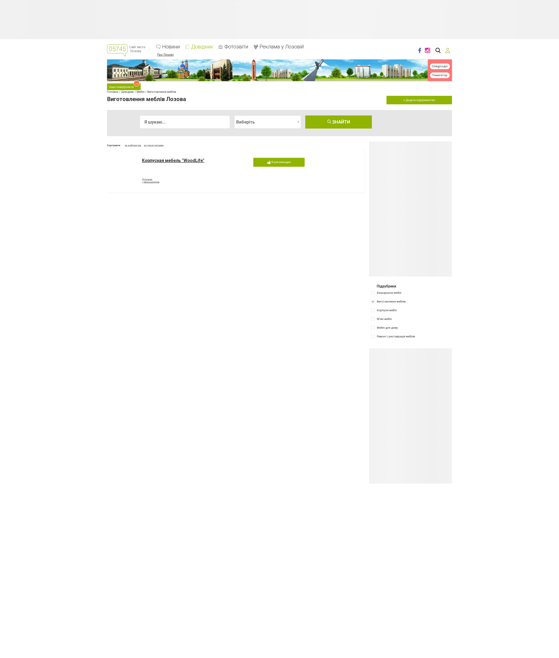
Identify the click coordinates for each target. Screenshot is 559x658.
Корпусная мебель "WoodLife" (173, 160)
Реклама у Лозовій (282, 47)
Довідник (202, 47)
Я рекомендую (281, 162)
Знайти (340, 122)
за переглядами (154, 145)
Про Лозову (165, 55)
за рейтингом (133, 145)
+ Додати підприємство (419, 100)
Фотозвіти (236, 47)
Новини (171, 47)
